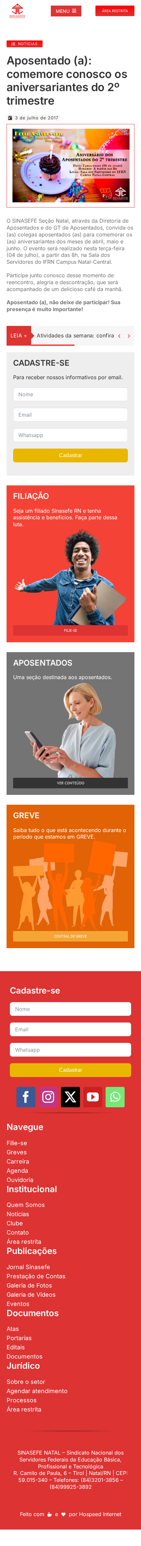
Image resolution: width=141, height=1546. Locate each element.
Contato (18, 1232)
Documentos (25, 1356)
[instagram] (48, 1097)
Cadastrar (70, 455)
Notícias (18, 1214)
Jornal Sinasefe (28, 1267)
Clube (15, 1223)
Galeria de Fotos (29, 1285)
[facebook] (25, 1097)
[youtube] (92, 1097)
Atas (13, 1328)
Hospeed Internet (100, 1514)
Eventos (18, 1303)
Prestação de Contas (36, 1276)
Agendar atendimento (37, 1390)
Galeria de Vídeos (31, 1294)
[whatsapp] (115, 1097)
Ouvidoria (20, 1179)
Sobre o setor (26, 1381)
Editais (16, 1347)
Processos (22, 1400)
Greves (17, 1152)
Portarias (19, 1338)
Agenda (17, 1170)
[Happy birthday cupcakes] (70, 128)
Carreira (18, 1161)
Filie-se (17, 1143)
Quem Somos (26, 1204)
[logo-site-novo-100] (17, 6)
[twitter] (70, 1097)
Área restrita (24, 1241)
